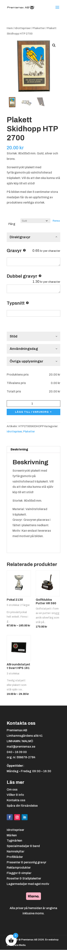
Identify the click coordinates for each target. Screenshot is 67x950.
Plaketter (39, 28)
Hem (10, 28)
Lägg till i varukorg (32, 412)
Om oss (12, 789)
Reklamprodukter (19, 867)
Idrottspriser (23, 28)
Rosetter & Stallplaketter (24, 878)
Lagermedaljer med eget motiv (28, 883)
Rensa (56, 220)
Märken (12, 835)
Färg (11, 223)
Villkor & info (15, 794)
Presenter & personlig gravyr (26, 862)
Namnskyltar (15, 851)
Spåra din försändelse (22, 805)
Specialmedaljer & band (23, 846)
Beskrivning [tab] (19, 449)
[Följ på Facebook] (10, 817)
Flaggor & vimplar (19, 873)
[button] (54, 45)
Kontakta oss (16, 800)
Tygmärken (14, 840)
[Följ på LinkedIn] (25, 817)
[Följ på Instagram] (17, 817)
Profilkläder (15, 856)
